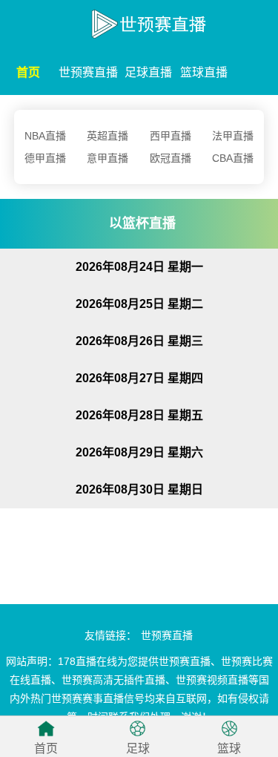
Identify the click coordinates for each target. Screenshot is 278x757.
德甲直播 (45, 158)
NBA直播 (45, 136)
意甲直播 (107, 158)
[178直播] (139, 21)
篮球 (229, 748)
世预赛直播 (88, 72)
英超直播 (107, 136)
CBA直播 (233, 158)
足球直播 (148, 72)
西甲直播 (170, 136)
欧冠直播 (170, 158)
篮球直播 (204, 72)
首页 (28, 72)
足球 (138, 748)
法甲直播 (233, 136)
